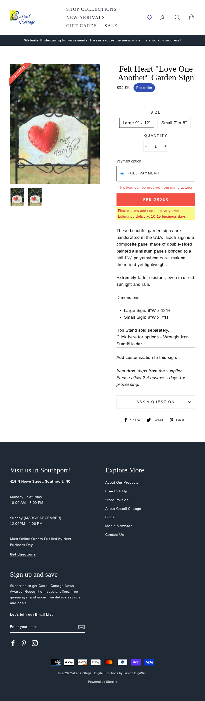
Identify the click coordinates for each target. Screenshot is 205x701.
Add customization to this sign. (146, 357)
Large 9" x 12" (136, 123)
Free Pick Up (116, 491)
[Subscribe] (81, 626)
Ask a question (155, 402)
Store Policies (116, 500)
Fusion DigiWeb (135, 673)
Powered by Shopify (102, 682)
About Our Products (121, 482)
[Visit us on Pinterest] (24, 643)
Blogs (109, 517)
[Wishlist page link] (149, 17)
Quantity (156, 136)
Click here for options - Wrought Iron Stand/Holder (152, 340)
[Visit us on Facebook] (13, 643)
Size (155, 112)
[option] (102, 40)
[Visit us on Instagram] (35, 643)
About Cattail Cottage (123, 509)
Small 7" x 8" (174, 123)
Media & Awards (118, 526)
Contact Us (114, 535)
